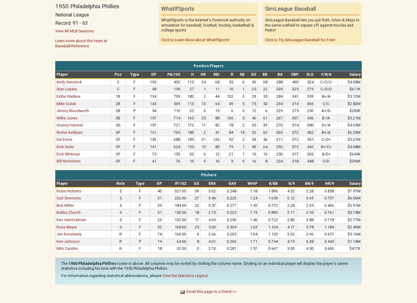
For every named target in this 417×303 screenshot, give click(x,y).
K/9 (291, 183)
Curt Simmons (68, 198)
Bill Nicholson (68, 161)
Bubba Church (68, 212)
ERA (212, 183)
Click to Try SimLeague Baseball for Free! (300, 40)
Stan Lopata (66, 89)
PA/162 (173, 74)
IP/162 (180, 183)
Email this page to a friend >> (212, 291)
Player (62, 74)
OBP (295, 74)
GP (153, 74)
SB (242, 74)
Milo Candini (67, 248)
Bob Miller (65, 205)
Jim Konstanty (69, 234)
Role (120, 183)
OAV (232, 183)
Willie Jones (67, 118)
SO (253, 74)
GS (196, 183)
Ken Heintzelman (71, 219)
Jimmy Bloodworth (72, 110)
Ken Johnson (68, 241)
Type (134, 74)
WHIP (252, 183)
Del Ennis (64, 139)
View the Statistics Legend (185, 275)
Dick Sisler (65, 146)
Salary (355, 74)
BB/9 (309, 183)
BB (265, 74)
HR (203, 74)
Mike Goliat (66, 103)
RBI (216, 74)
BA (280, 74)
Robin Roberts (68, 191)
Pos (117, 74)
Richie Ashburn (69, 132)
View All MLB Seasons (74, 31)
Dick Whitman (68, 154)
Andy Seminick (69, 82)
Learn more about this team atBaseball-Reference (81, 43)
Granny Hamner (69, 125)
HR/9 (329, 183)
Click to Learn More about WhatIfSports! (195, 40)
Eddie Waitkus (68, 96)
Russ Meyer (66, 227)
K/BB (273, 183)
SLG (310, 74)
